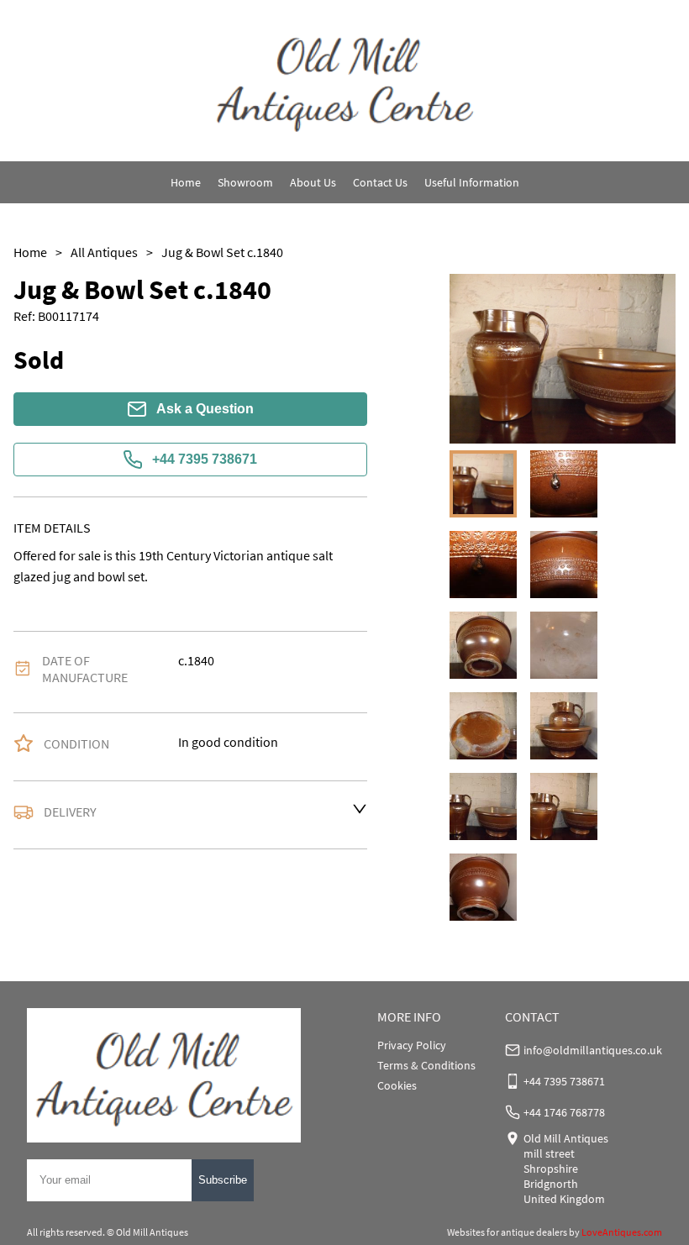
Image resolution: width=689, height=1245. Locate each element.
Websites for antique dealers (507, 1232)
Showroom (245, 182)
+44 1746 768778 (564, 1112)
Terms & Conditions (426, 1065)
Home (186, 182)
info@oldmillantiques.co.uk (592, 1050)
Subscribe (222, 1180)
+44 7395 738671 (204, 459)
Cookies (397, 1085)
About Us (313, 182)
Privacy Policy (411, 1045)
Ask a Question (205, 409)
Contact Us (380, 182)
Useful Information (471, 182)
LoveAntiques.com (621, 1232)
